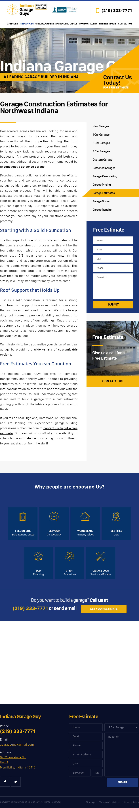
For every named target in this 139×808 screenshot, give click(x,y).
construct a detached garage (24, 166)
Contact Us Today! (117, 80)
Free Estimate (107, 23)
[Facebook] (5, 782)
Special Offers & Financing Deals (56, 23)
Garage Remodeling (104, 176)
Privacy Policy (131, 802)
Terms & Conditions (109, 802)
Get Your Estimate (103, 609)
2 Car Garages (101, 143)
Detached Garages (103, 168)
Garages (12, 23)
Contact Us (125, 23)
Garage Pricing (101, 184)
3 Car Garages (101, 151)
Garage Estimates (103, 193)
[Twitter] (16, 782)
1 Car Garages (100, 134)
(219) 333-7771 (117, 10)
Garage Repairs (101, 209)
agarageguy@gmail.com (17, 744)
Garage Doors (100, 201)
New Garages (100, 126)
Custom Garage (102, 159)
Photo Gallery (88, 23)
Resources (27, 23)
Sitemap (90, 802)
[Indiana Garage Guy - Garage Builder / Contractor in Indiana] (27, 9)
